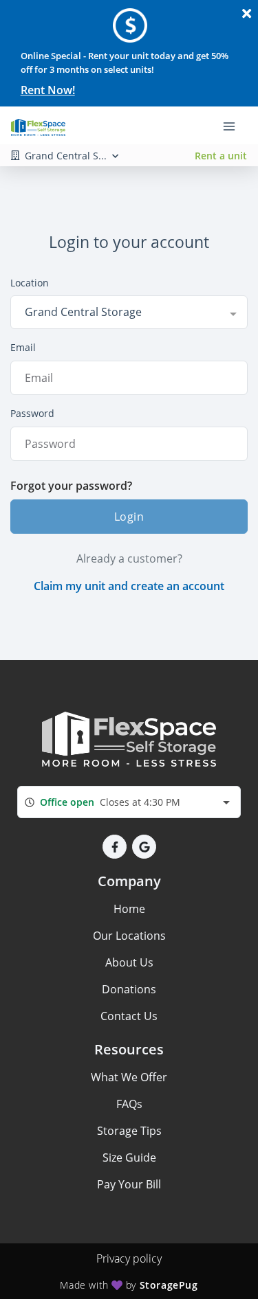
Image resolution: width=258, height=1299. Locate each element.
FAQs (129, 1103)
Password (32, 413)
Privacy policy (129, 1258)
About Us (129, 962)
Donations (129, 989)
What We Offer (129, 1077)
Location (29, 282)
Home (129, 908)
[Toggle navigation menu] (234, 125)
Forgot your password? (71, 485)
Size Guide (129, 1157)
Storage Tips (129, 1130)
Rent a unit (221, 155)
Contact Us (129, 1016)
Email (23, 347)
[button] (115, 847)
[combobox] (129, 311)
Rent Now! (48, 90)
